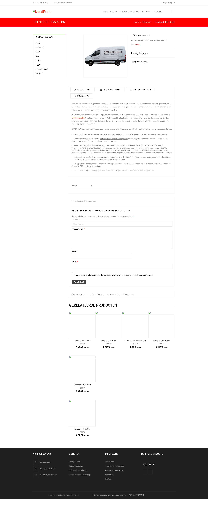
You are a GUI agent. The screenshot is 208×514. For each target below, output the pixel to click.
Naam (75, 251)
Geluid (38, 52)
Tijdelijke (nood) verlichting (79, 475)
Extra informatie (111, 90)
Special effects (42, 69)
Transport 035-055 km (162, 341)
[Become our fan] (145, 471)
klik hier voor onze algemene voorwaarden (110, 495)
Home (136, 22)
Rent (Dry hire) (75, 462)
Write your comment (141, 35)
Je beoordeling (78, 229)
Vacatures (109, 475)
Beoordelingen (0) (141, 90)
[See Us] (150, 471)
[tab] (82, 89)
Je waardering (77, 219)
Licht (37, 56)
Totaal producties (76, 466)
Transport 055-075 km (82, 429)
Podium (39, 60)
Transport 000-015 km (82, 385)
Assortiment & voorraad (114, 466)
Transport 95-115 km (82, 341)
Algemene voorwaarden (114, 470)
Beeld (38, 43)
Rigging (38, 65)
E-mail (75, 262)
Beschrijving (84, 90)
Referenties (110, 462)
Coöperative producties (78, 470)
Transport (146, 22)
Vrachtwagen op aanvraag (135, 341)
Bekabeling (40, 47)
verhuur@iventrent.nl (48, 474)
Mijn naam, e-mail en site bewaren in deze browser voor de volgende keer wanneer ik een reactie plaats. (112, 275)
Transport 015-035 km (109, 341)
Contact (108, 479)
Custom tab (83, 96)
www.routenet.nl (78, 118)
